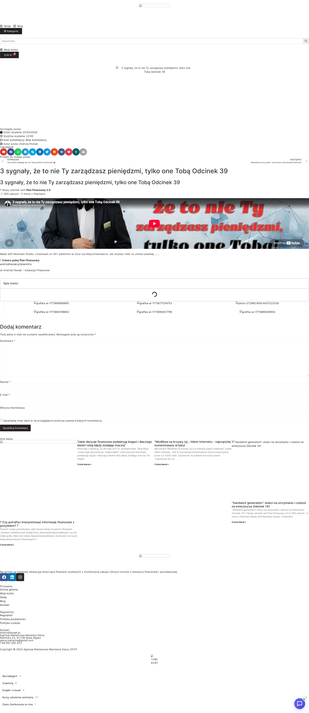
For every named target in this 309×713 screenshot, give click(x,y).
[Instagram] (20, 577)
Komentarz (7, 341)
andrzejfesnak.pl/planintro (16, 264)
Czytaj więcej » (7, 544)
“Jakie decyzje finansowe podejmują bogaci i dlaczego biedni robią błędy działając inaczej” (114, 443)
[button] (3, 152)
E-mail (5, 394)
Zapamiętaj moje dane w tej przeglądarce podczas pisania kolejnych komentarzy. (52, 420)
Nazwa (5, 382)
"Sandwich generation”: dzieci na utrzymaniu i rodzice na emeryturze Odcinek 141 (269, 504)
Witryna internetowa (12, 407)
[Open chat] (299, 703)
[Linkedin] (12, 577)
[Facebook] (4, 577)
